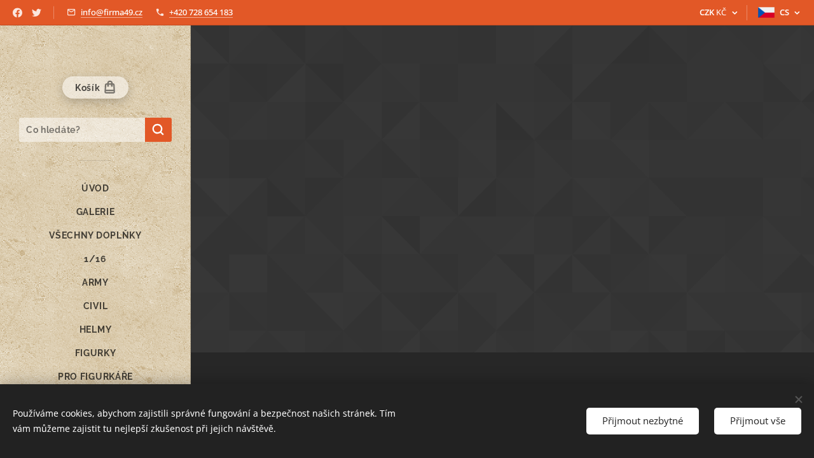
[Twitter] (37, 13)
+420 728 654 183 (201, 12)
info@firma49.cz (111, 12)
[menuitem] (95, 188)
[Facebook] (17, 13)
